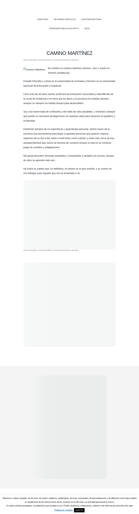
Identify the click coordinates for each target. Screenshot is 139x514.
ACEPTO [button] (79, 510)
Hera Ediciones (69, 8)
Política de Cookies (64, 510)
